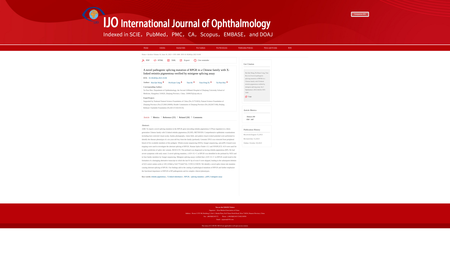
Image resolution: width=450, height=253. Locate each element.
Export (187, 60)
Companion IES (360, 14)
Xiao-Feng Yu (204, 83)
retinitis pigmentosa (158, 177)
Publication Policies (245, 48)
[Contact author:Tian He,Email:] (194, 82)
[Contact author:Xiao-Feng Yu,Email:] (211, 82)
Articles (162, 48)
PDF (148, 60)
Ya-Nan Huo (221, 83)
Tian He (190, 83)
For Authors (200, 48)
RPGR (186, 177)
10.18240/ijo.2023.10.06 (158, 78)
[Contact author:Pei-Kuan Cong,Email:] (181, 82)
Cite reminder (203, 60)
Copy (250, 96)
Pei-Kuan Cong (174, 83)
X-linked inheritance (174, 177)
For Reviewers (221, 48)
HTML (160, 60)
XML (173, 60)
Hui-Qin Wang (156, 83)
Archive (150, 54)
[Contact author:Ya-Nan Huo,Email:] (227, 82)
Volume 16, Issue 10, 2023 (162, 54)
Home (146, 48)
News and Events (270, 48)
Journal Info (180, 48)
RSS (290, 48)
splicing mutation (197, 177)
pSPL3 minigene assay (213, 177)
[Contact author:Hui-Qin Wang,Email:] (163, 82)
